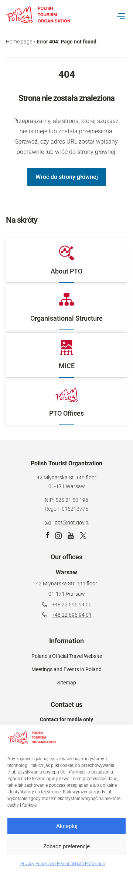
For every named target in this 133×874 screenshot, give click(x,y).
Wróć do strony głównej (66, 176)
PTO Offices (66, 413)
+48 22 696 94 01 (72, 615)
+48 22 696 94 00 (72, 604)
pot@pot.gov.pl (72, 522)
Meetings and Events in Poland (66, 669)
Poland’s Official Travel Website (66, 656)
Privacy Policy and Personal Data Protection (62, 863)
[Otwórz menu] (121, 16)
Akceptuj (66, 826)
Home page (19, 42)
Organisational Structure (66, 318)
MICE (67, 366)
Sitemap (66, 683)
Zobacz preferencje (66, 846)
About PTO (66, 271)
